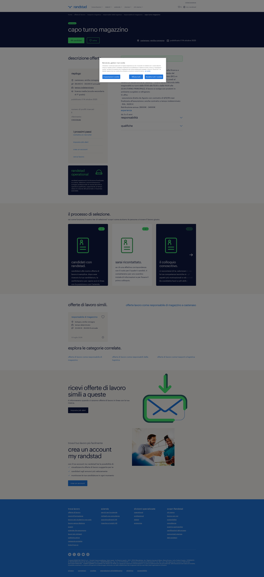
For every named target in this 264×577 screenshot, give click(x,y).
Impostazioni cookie (111, 77)
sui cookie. (148, 71)
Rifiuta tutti (136, 77)
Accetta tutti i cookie (154, 77)
